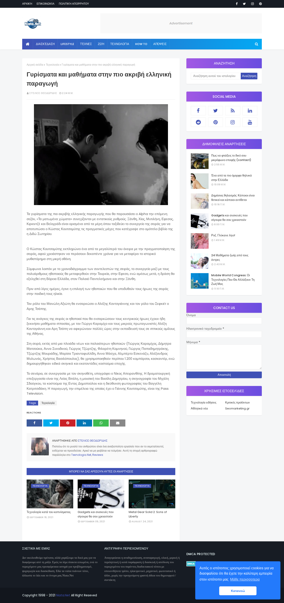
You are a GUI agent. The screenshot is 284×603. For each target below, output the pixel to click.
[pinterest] (260, 4)
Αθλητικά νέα (199, 408)
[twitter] (244, 4)
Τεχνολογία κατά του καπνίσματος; (49, 512)
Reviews (97, 455)
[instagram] (252, 4)
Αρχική (27, 4)
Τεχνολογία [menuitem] (119, 44)
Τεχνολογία (52, 65)
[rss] (232, 110)
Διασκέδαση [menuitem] (45, 44)
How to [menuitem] (141, 44)
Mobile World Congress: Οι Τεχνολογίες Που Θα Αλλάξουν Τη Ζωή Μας (232, 279)
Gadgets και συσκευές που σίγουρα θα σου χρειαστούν (96, 514)
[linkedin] (250, 110)
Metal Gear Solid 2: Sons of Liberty (148, 514)
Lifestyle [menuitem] (67, 44)
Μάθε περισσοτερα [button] (245, 579)
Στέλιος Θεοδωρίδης (43, 93)
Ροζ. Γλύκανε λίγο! (223, 235)
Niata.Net (63, 595)
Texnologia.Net (81, 455)
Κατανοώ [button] (238, 591)
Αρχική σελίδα (35, 65)
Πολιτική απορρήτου (74, 4)
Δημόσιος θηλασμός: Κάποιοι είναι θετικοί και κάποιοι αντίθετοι (233, 197)
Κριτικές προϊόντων (237, 402)
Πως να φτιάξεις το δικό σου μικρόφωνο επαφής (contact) (231, 157)
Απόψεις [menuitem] (160, 44)
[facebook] (236, 4)
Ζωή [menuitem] (101, 44)
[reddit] (198, 122)
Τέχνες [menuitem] (86, 44)
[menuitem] (27, 44)
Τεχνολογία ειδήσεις (203, 402)
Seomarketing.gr (237, 408)
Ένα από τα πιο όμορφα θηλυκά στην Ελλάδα (231, 177)
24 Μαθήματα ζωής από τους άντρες (229, 257)
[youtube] (250, 122)
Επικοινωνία (45, 4)
